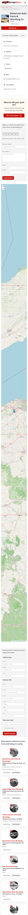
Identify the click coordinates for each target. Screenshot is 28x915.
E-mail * (4, 170)
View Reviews (16, 772)
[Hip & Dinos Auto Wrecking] (14, 885)
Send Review (8, 178)
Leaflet (13, 641)
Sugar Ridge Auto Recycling (12, 789)
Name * (4, 165)
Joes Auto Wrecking (9, 866)
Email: (4, 695)
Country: (5, 701)
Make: (4, 661)
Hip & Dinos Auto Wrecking (12, 892)
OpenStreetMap (19, 641)
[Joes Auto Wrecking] (14, 860)
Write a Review (15, 24)
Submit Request (9, 733)
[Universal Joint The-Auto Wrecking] (14, 808)
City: (4, 713)
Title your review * (7, 144)
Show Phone (6, 772)
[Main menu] (25, 2)
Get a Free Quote (13, 115)
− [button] (3, 188)
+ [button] (3, 186)
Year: (4, 673)
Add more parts (9, 728)
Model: (4, 667)
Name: (4, 684)
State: (4, 707)
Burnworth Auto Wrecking (12, 841)
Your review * (5, 151)
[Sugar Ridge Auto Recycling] (14, 782)
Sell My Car (13, 28)
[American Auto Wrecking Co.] (14, 909)
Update (23, 35)
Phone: (4, 690)
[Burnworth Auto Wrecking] (14, 834)
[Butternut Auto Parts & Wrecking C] (14, 752)
